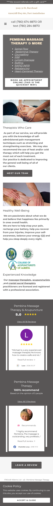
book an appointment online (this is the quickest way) (26, 82)
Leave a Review (26, 465)
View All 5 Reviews (26, 401)
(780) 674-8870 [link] (26, 21)
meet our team (17, 173)
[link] (26, 11)
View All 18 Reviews (26, 322)
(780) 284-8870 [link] (29, 25)
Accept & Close (26, 500)
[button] (5, 23)
